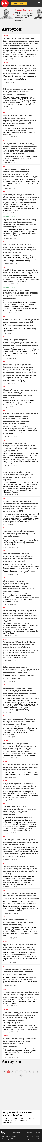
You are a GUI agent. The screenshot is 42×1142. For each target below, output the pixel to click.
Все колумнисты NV (33, 1133)
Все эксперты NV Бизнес (10, 1139)
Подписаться (19, 3)
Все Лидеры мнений (9, 1136)
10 (21, 1076)
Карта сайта (16, 1133)
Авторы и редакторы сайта (31, 1139)
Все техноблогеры (33, 1136)
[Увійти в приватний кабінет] (31, 3)
